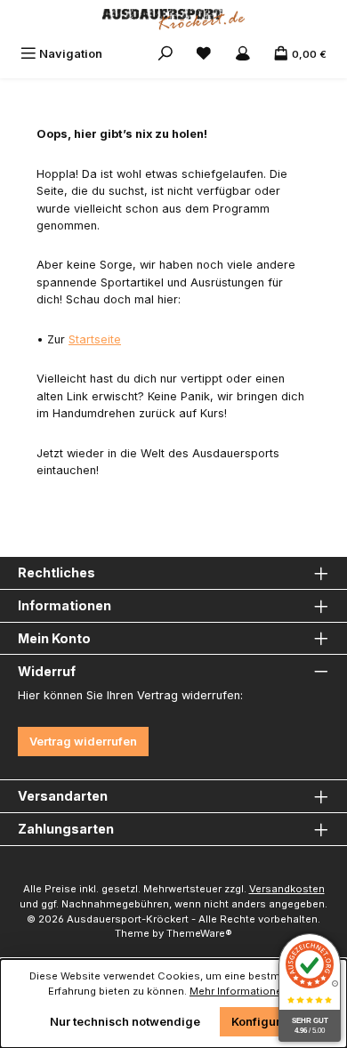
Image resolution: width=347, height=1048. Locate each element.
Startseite (95, 339)
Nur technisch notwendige (125, 1021)
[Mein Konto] (242, 54)
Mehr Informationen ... (244, 991)
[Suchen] (165, 54)
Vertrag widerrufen (83, 741)
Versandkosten (287, 889)
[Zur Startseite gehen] (173, 19)
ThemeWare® (199, 933)
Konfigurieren (270, 1021)
